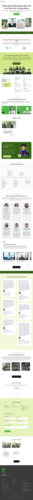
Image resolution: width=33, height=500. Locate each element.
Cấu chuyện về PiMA (16, 267)
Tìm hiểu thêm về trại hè (16, 376)
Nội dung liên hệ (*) (7, 425)
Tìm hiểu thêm (16, 14)
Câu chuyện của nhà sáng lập (6, 488)
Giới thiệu (3, 481)
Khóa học (13, 481)
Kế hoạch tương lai (4, 490)
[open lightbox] (6, 366)
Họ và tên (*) (6, 416)
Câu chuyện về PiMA (16, 63)
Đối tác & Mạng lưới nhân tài (6, 485)
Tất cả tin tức (16, 461)
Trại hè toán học (14, 483)
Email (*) (18, 416)
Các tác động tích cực (5, 487)
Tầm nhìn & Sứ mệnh (5, 483)
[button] (31, 2)
